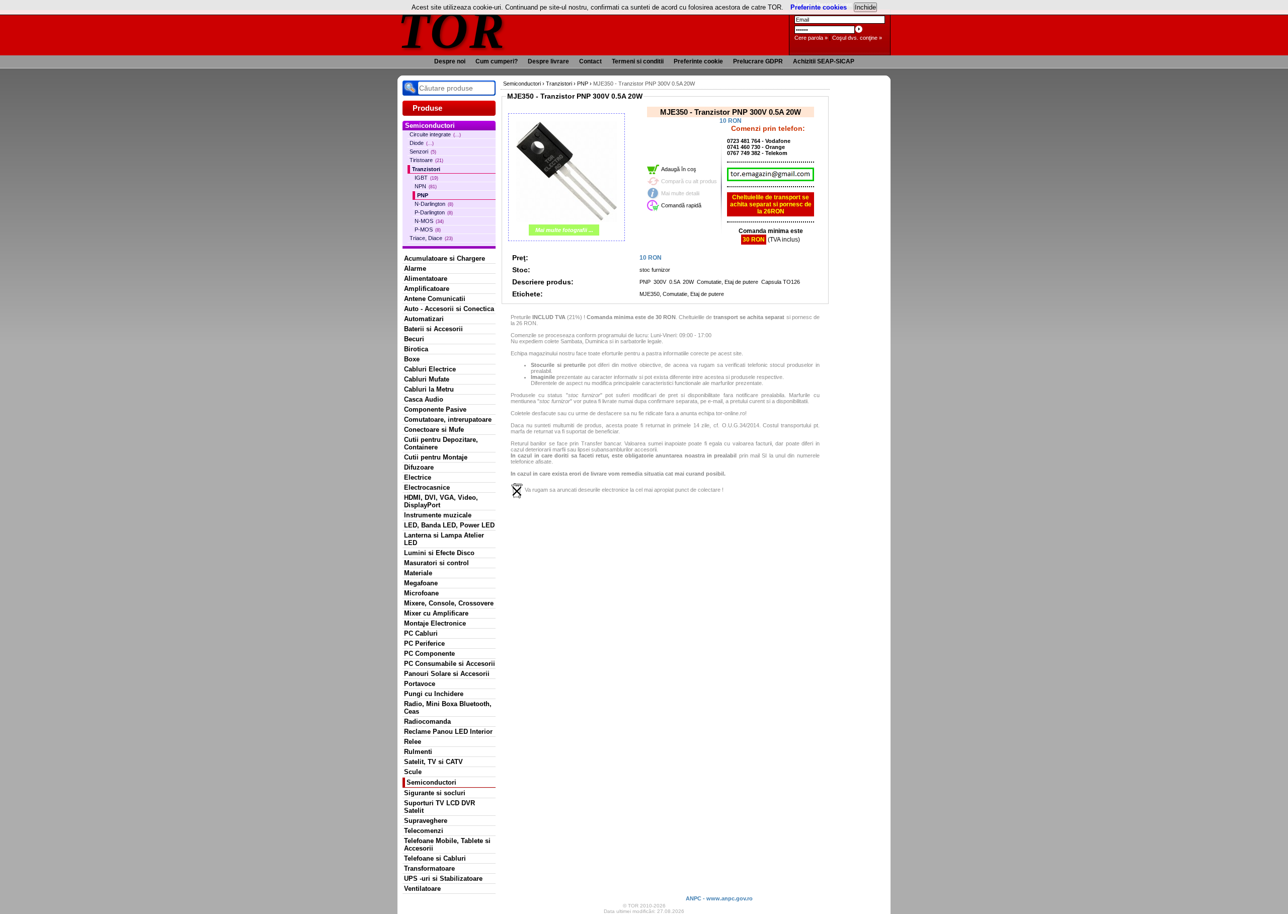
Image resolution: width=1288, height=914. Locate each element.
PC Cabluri (421, 633)
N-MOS (429, 221)
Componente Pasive (435, 409)
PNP (422, 195)
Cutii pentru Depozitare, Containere (441, 443)
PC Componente (429, 653)
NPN (426, 186)
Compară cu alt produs (689, 181)
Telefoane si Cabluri (435, 858)
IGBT (426, 178)
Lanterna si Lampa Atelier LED (444, 539)
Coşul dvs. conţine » (857, 38)
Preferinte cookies (818, 7)
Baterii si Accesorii (433, 329)
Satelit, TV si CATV (433, 762)
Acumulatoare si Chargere (444, 258)
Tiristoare (426, 160)
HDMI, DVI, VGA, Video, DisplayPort (441, 501)
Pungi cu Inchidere (433, 694)
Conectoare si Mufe (434, 429)
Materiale (418, 573)
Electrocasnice (427, 487)
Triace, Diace (431, 238)
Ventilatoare (422, 888)
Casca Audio (423, 399)
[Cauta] (410, 88)
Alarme (415, 268)
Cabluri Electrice (430, 369)
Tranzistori (426, 169)
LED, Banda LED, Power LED (449, 525)
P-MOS (428, 229)
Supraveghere (425, 820)
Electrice (417, 477)
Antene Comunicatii (434, 298)
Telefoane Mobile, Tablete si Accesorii (447, 844)
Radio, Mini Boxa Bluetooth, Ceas (448, 707)
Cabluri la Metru (429, 389)
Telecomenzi (423, 830)
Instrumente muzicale (437, 515)
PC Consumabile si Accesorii (449, 663)
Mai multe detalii (680, 193)
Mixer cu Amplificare (436, 613)
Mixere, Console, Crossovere (449, 603)
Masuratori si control (436, 563)
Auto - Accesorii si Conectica (449, 309)
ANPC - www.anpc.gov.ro (719, 898)
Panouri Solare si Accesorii (447, 673)
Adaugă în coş (678, 169)
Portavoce (419, 684)
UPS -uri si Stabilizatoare (443, 878)
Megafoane (421, 583)
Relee (412, 741)
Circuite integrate (435, 134)
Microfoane (421, 593)
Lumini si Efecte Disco (439, 553)
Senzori (423, 151)
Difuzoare (419, 467)
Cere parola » (811, 38)
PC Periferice (424, 643)
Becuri (414, 339)
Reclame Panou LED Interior (448, 731)
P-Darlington (434, 212)
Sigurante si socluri (434, 793)
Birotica (416, 349)
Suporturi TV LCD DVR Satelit (439, 806)
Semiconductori (431, 782)
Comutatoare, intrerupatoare (448, 419)
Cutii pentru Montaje (435, 457)
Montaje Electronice (435, 623)
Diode (422, 143)
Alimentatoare (425, 278)
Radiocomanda (427, 721)
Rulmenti (418, 751)
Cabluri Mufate (426, 379)
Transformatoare (429, 868)
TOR (451, 30)
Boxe (412, 359)
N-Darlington (434, 204)
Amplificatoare (426, 288)
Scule (413, 772)
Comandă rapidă (681, 205)
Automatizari (424, 319)
